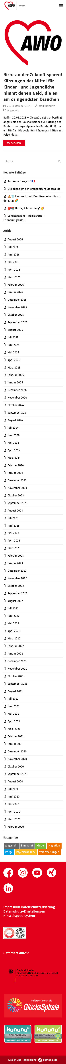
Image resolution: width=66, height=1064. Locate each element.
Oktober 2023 (16, 495)
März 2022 (14, 638)
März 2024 (14, 457)
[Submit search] (59, 161)
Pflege (9, 852)
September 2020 (17, 774)
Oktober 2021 (16, 676)
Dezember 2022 (17, 570)
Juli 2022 (13, 608)
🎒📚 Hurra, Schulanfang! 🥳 (26, 208)
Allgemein (13, 110)
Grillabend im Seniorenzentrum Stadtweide (34, 188)
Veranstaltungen (49, 852)
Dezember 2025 (17, 299)
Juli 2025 (13, 337)
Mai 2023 (13, 533)
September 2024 (17, 412)
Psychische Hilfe (26, 852)
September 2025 (17, 322)
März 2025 (14, 367)
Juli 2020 (13, 789)
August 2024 (15, 420)
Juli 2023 (13, 518)
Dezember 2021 (17, 661)
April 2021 (14, 721)
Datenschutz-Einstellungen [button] (24, 911)
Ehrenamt (27, 845)
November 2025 (17, 307)
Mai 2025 (13, 352)
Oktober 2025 (16, 314)
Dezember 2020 (17, 751)
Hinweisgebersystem (19, 916)
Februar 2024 (16, 465)
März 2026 (14, 277)
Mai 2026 (13, 262)
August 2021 (15, 691)
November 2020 (17, 759)
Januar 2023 (15, 563)
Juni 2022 (13, 615)
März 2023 (14, 548)
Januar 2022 (15, 653)
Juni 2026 (13, 254)
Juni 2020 (13, 796)
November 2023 (17, 488)
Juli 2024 (13, 427)
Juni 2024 (13, 435)
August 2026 (15, 239)
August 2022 (15, 601)
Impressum (11, 907)
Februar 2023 (16, 555)
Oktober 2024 (16, 405)
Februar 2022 (16, 646)
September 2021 (17, 683)
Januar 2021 (15, 744)
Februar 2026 (16, 284)
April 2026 (14, 269)
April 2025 (14, 360)
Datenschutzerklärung (38, 907)
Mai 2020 (13, 804)
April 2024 (14, 450)
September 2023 (17, 503)
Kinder (41, 845)
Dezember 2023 (17, 480)
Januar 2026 (15, 292)
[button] (61, 5)
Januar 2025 (15, 382)
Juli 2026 (13, 247)
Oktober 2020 (16, 766)
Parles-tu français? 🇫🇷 (21, 181)
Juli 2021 (13, 698)
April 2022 (14, 631)
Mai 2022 (13, 623)
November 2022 (17, 578)
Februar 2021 (16, 736)
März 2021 (14, 728)
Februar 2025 (16, 375)
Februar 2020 (16, 826)
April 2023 (14, 540)
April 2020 (14, 811)
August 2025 (15, 329)
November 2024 (17, 397)
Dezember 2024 (17, 390)
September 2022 (17, 593)
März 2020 (14, 819)
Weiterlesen (14, 143)
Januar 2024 (15, 472)
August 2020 (15, 781)
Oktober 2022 (16, 585)
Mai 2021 (13, 713)
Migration (54, 845)
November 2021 (17, 668)
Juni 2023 (13, 525)
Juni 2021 (13, 706)
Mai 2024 (13, 442)
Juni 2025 (13, 345)
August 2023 (15, 510)
